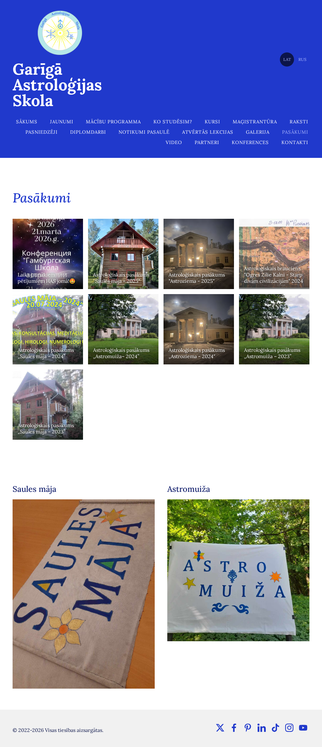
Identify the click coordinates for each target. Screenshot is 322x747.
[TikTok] (275, 727)
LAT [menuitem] (287, 59)
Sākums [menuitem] (26, 122)
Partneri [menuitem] (207, 142)
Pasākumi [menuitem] (295, 132)
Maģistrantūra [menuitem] (255, 122)
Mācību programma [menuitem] (113, 122)
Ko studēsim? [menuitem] (172, 122)
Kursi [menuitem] (212, 122)
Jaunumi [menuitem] (61, 122)
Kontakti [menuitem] (294, 142)
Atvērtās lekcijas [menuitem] (207, 132)
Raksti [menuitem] (299, 122)
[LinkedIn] (261, 727)
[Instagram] (289, 727)
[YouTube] (303, 727)
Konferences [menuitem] (250, 142)
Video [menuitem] (174, 142)
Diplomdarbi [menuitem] (88, 132)
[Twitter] (220, 727)
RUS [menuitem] (302, 59)
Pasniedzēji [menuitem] (41, 132)
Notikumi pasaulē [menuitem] (144, 132)
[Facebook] (234, 727)
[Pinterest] (248, 727)
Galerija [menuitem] (257, 132)
